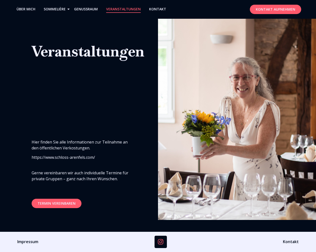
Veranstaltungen (123, 9)
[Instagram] (161, 242)
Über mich (26, 9)
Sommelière (55, 9)
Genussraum (86, 9)
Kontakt (157, 9)
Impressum (27, 241)
